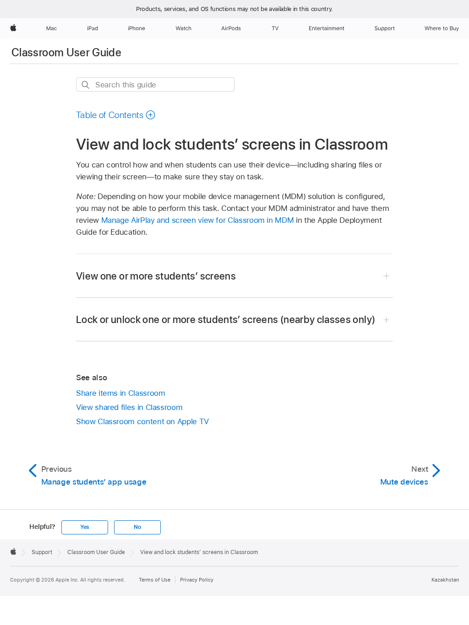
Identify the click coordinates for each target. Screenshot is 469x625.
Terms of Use (154, 580)
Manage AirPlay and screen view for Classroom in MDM (197, 220)
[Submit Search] (86, 85)
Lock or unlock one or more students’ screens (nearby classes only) (225, 319)
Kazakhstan (445, 580)
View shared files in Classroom (129, 407)
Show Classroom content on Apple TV (142, 421)
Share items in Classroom (120, 393)
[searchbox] (155, 84)
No (137, 527)
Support (42, 552)
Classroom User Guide (66, 52)
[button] (116, 114)
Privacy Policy (196, 580)
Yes (84, 527)
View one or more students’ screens (156, 276)
